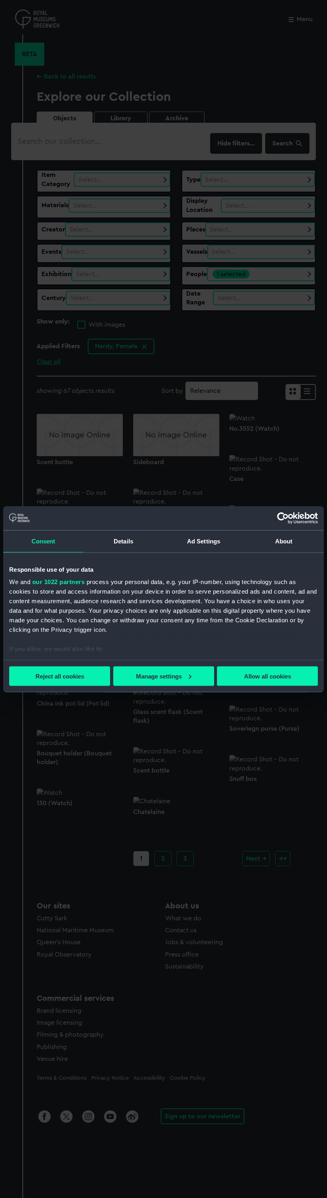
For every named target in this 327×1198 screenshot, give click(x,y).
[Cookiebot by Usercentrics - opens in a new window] (283, 518)
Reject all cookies (59, 676)
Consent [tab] (43, 540)
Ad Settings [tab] (203, 540)
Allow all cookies (267, 676)
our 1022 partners (58, 581)
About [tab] (284, 540)
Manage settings (159, 676)
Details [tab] (123, 540)
